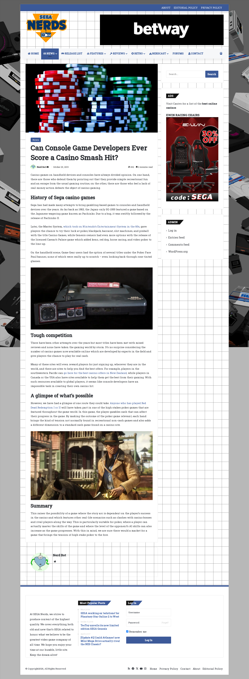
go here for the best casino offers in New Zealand (95, 373)
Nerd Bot (41, 167)
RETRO (138, 53)
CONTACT (196, 53)
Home (153, 668)
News (36, 139)
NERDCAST (159, 53)
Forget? (165, 622)
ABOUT (165, 7)
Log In (148, 640)
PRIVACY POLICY (211, 7)
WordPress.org (178, 251)
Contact (185, 668)
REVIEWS (118, 53)
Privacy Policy (168, 668)
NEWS (50, 53)
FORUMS (178, 53)
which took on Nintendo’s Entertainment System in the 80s (101, 226)
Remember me (137, 631)
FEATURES (96, 53)
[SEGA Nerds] (46, 28)
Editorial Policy (213, 668)
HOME (34, 53)
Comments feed (178, 244)
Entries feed (176, 237)
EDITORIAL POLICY (186, 7)
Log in (172, 230)
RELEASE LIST (73, 53)
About (196, 668)
